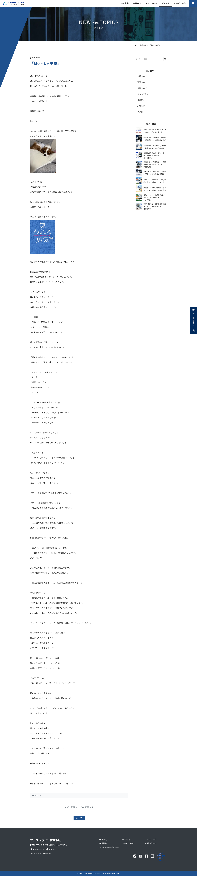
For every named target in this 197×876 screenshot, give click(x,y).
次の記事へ (86, 807)
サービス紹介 (180, 3)
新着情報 (165, 3)
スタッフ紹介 (151, 3)
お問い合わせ (151, 843)
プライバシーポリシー (109, 847)
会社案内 (125, 3)
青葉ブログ (38, 795)
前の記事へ (72, 807)
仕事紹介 (141, 99)
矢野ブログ (142, 76)
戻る (78, 818)
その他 (140, 111)
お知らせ (141, 105)
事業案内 (137, 3)
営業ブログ (142, 88)
